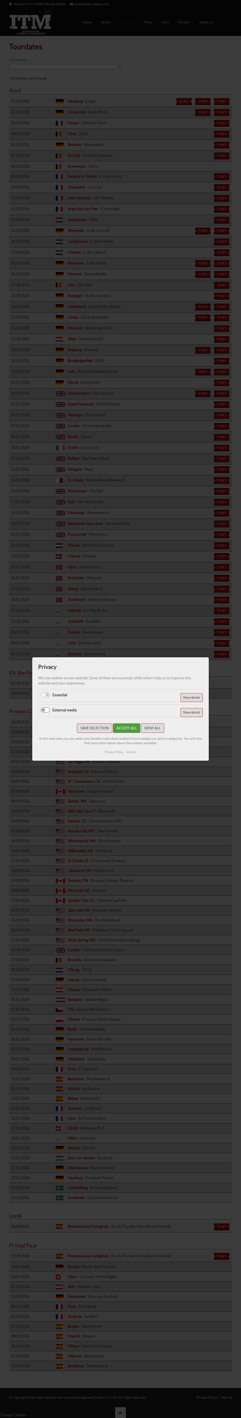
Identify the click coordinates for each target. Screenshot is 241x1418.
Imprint (131, 752)
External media (64, 710)
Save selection (94, 728)
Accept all (126, 728)
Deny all (153, 728)
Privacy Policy (114, 752)
